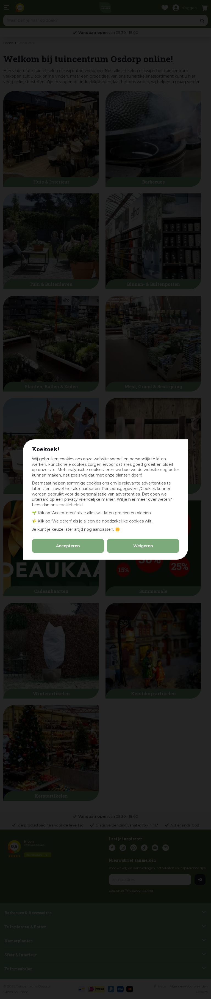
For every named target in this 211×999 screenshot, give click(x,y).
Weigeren (143, 545)
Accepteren (68, 545)
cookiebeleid (71, 504)
